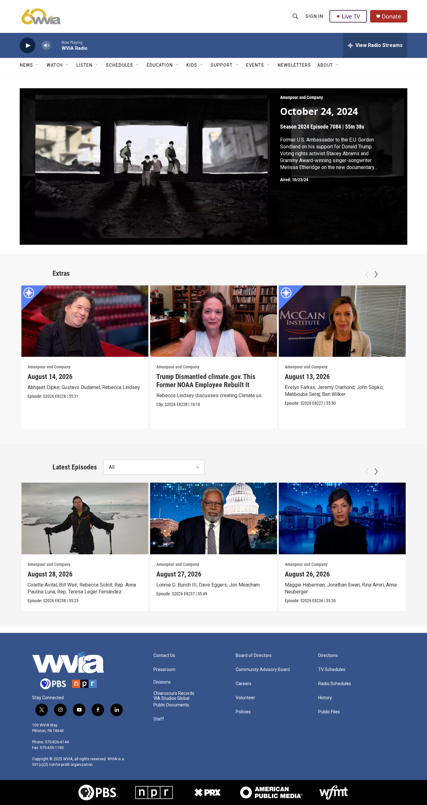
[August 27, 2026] (213, 518)
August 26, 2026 (307, 574)
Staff (158, 719)
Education (160, 65)
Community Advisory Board (263, 669)
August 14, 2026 (50, 377)
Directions (328, 655)
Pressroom (164, 669)
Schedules (119, 65)
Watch (55, 65)
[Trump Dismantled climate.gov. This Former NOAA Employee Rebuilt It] (213, 321)
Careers (243, 683)
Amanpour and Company (301, 97)
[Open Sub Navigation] (37, 65)
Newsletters (294, 65)
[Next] (376, 274)
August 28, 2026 (50, 574)
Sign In (314, 16)
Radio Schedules (334, 683)
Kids (191, 65)
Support (222, 65)
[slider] (56, 45)
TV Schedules (331, 669)
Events (255, 65)
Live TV (351, 16)
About (325, 65)
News (26, 65)
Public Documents (171, 705)
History (325, 697)
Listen (84, 65)
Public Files (329, 712)
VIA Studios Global (171, 698)
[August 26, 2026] (342, 518)
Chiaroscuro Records (173, 693)
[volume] (46, 45)
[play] (28, 45)
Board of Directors (254, 655)
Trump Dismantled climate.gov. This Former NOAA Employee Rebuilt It (205, 381)
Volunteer (245, 697)
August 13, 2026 (307, 377)
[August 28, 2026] (84, 518)
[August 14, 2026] (84, 321)
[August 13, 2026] (342, 321)
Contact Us (164, 655)
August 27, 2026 (178, 574)
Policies (243, 712)
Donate (391, 16)
